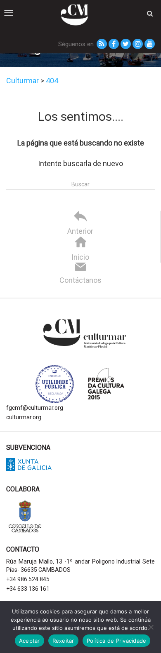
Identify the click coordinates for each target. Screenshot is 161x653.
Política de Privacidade (117, 640)
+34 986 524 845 (28, 579)
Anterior (80, 231)
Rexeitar (63, 640)
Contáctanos (80, 280)
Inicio (80, 257)
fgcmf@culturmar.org (34, 407)
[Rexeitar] (151, 627)
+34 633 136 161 (28, 588)
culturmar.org (23, 417)
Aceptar (29, 640)
